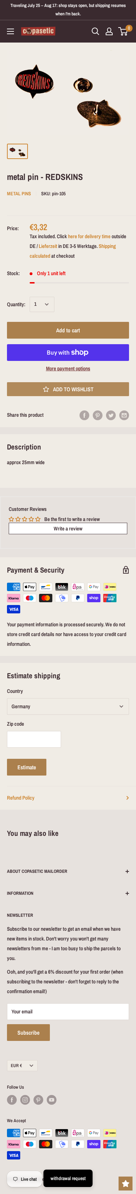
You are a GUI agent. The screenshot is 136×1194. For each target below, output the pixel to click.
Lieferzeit (48, 246)
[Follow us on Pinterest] (38, 1100)
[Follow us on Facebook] (12, 1100)
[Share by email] (124, 415)
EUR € (16, 1065)
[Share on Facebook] (84, 415)
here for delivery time (89, 236)
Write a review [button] (68, 528)
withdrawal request (68, 1178)
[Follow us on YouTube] (51, 1100)
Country (15, 691)
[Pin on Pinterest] (98, 415)
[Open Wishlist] (126, 1184)
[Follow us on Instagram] (25, 1100)
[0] (123, 31)
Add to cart (68, 330)
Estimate (26, 767)
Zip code (15, 723)
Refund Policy (21, 797)
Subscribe (28, 1032)
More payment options (68, 368)
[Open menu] (10, 31)
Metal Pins (19, 193)
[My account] (109, 31)
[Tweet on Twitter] (111, 415)
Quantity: (16, 304)
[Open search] (95, 31)
